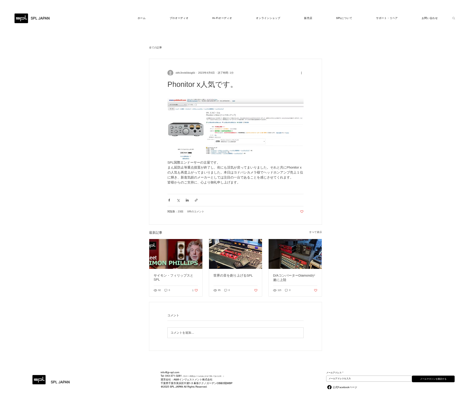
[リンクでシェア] (196, 200)
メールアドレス (334, 372)
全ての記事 (155, 47)
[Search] (453, 18)
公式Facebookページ (345, 387)
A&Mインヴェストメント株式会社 (193, 379)
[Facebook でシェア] (169, 200)
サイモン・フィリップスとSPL (173, 277)
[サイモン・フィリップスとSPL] (175, 254)
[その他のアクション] (301, 73)
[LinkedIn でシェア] (187, 200)
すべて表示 (315, 232)
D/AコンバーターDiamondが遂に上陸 (294, 278)
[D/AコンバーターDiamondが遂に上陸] (295, 254)
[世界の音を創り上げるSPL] (235, 254)
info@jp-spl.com (170, 372)
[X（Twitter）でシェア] (178, 200)
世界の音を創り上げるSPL (233, 275)
